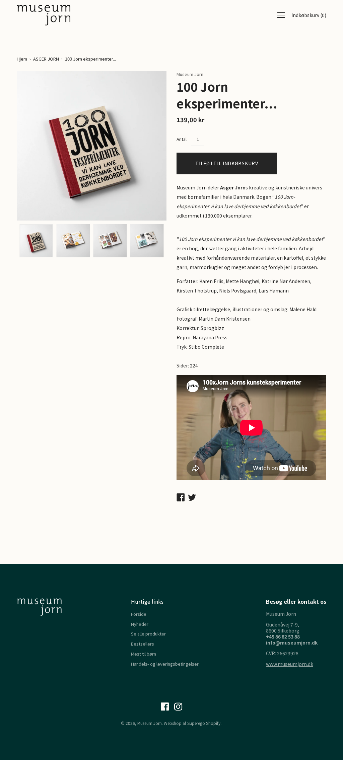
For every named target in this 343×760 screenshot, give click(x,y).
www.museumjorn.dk (289, 664)
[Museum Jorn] (43, 15)
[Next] (149, 145)
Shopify (213, 723)
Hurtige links (147, 601)
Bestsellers (142, 644)
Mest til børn (143, 654)
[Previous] (33, 145)
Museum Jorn (149, 723)
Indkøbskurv (308, 15)
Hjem (22, 59)
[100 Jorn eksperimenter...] (36, 240)
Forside (138, 614)
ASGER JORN (46, 59)
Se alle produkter (148, 633)
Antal (182, 139)
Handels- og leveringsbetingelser (165, 664)
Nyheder (139, 624)
